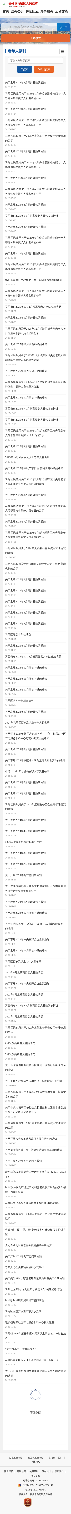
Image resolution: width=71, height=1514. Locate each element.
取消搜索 (45, 69)
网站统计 (46, 1471)
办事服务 (46, 11)
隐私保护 (8, 1471)
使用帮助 (33, 1471)
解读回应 (32, 11)
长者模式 (35, 38)
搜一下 (63, 27)
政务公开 (17, 11)
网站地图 (21, 1471)
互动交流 (61, 11)
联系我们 (59, 1471)
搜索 (25, 69)
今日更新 (35, 1476)
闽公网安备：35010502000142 (38, 1485)
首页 (6, 11)
